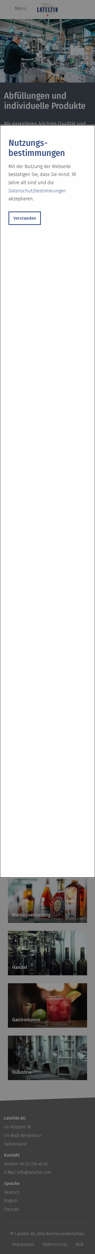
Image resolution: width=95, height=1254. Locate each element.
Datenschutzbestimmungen (37, 191)
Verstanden (24, 218)
